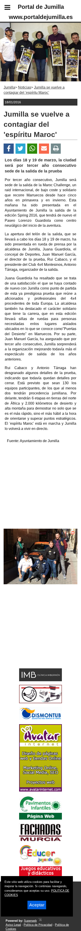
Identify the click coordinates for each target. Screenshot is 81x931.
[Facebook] (9, 149)
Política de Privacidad (38, 924)
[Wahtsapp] (32, 149)
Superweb (30, 920)
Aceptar (36, 905)
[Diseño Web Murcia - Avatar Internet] (40, 920)
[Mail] (44, 149)
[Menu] (3, 8)
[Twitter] (20, 149)
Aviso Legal (13, 924)
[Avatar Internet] (40, 790)
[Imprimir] (56, 149)
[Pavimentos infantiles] (40, 818)
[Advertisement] (40, 488)
